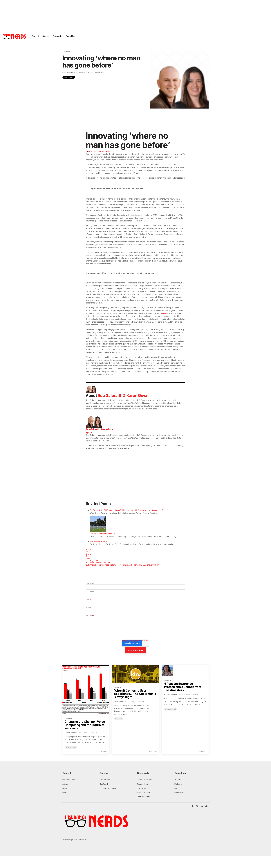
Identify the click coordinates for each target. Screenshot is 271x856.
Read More (103, 751)
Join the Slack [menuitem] (142, 788)
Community (57, 36)
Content (35, 36)
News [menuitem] (64, 788)
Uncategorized (69, 77)
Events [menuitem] (176, 788)
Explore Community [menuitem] (144, 780)
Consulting (70, 36)
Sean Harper (119, 701)
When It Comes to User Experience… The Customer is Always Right (135, 694)
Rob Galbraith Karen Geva (72, 72)
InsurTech (118, 719)
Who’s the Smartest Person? (98, 563)
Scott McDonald (71, 732)
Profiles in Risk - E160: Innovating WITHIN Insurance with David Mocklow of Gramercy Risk (127, 510)
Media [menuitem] (64, 792)
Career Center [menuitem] (105, 780)
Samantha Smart (170, 694)
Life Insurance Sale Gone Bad (102, 534)
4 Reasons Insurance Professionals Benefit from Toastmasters (182, 687)
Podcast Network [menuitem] (143, 792)
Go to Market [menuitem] (179, 792)
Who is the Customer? (99, 541)
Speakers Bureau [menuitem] (143, 797)
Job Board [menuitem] (104, 784)
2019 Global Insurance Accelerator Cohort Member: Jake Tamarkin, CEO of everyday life (123, 565)
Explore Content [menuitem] (68, 780)
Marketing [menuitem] (178, 784)
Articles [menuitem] (65, 784)
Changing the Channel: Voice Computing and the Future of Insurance (85, 725)
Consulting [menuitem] (178, 780)
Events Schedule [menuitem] (143, 784)
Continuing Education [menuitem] (108, 788)
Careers (45, 36)
